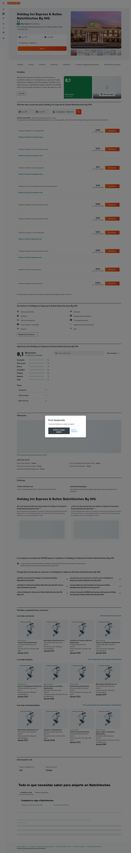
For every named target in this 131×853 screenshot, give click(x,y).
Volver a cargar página (59, 431)
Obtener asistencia (74, 430)
